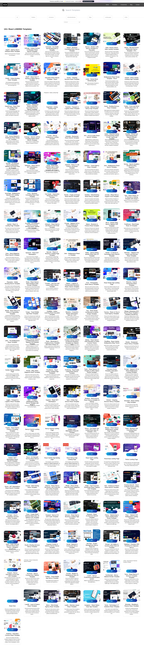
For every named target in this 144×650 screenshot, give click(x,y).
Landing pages (108, 17)
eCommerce (51, 17)
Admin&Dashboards (71, 17)
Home (107, 4)
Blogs (90, 17)
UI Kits (126, 17)
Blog (131, 4)
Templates (114, 4)
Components (124, 4)
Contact (138, 4)
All (17, 17)
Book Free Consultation (88, 1)
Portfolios (33, 17)
